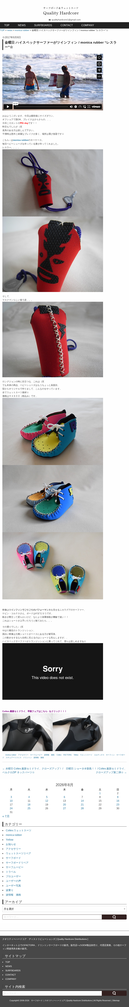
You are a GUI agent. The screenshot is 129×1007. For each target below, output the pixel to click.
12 (46, 800)
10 (11, 800)
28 (82, 808)
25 (29, 808)
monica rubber (10, 755)
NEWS (22, 25)
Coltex (59, 755)
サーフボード (13, 858)
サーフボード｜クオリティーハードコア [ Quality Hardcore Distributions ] (62, 1000)
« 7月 (6, 816)
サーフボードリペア (17, 862)
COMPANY (87, 25)
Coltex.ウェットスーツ (18, 830)
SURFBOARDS (43, 25)
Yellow (76, 755)
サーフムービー (36, 755)
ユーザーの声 (13, 881)
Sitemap (116, 1000)
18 (29, 804)
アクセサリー (23, 755)
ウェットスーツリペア (18, 853)
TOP (6, 25)
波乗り (9, 890)
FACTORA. (67, 755)
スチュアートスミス (13, 757)
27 (64, 808)
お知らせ (11, 844)
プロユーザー (13, 876)
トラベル (11, 871)
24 (11, 808)
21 (82, 804)
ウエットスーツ (86, 755)
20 (64, 804)
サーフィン (110, 755)
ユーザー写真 (13, 885)
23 (117, 804)
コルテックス (99, 755)
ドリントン (27, 757)
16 (117, 800)
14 (82, 800)
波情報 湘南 (49, 755)
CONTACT (67, 25)
